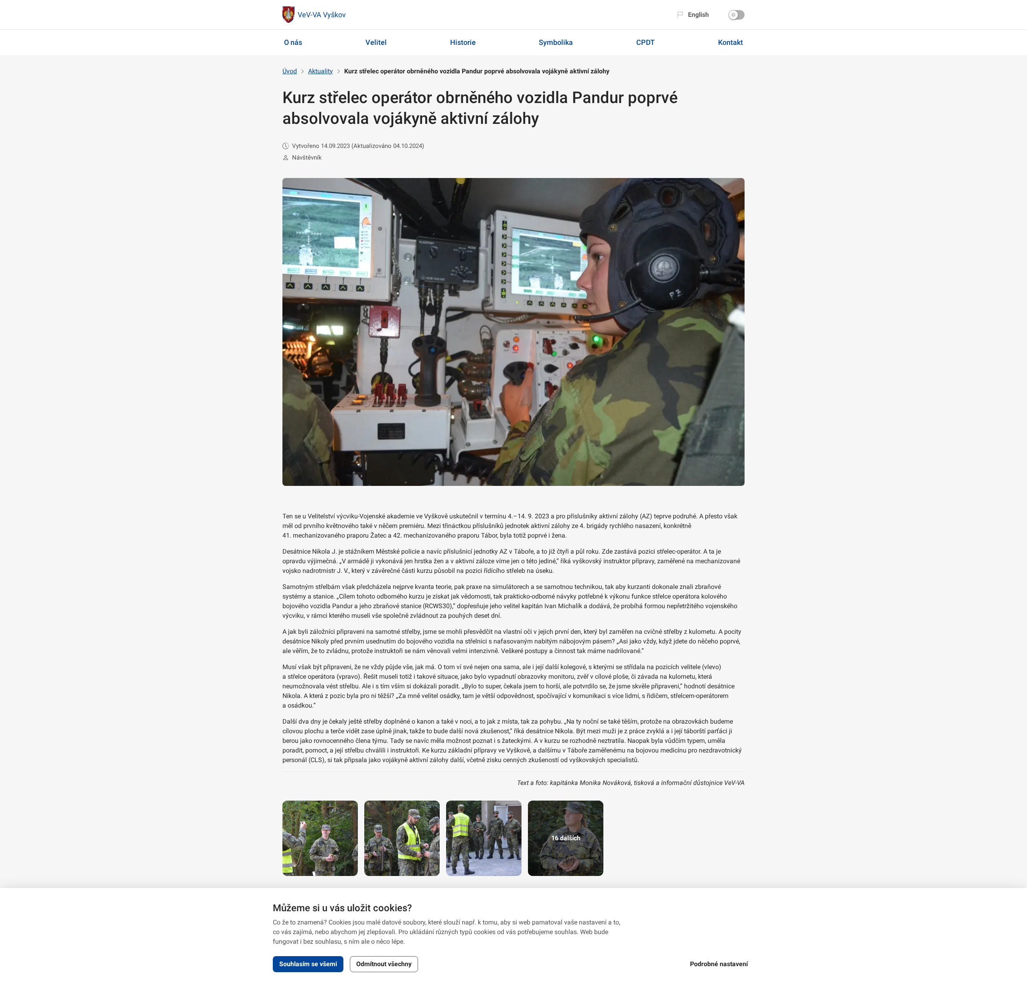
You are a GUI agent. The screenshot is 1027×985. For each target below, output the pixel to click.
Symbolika (556, 42)
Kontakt (730, 42)
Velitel (376, 42)
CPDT (645, 42)
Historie (463, 42)
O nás (293, 42)
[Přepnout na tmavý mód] (737, 15)
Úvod (289, 71)
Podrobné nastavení (719, 964)
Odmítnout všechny (384, 964)
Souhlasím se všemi (308, 964)
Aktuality (320, 71)
